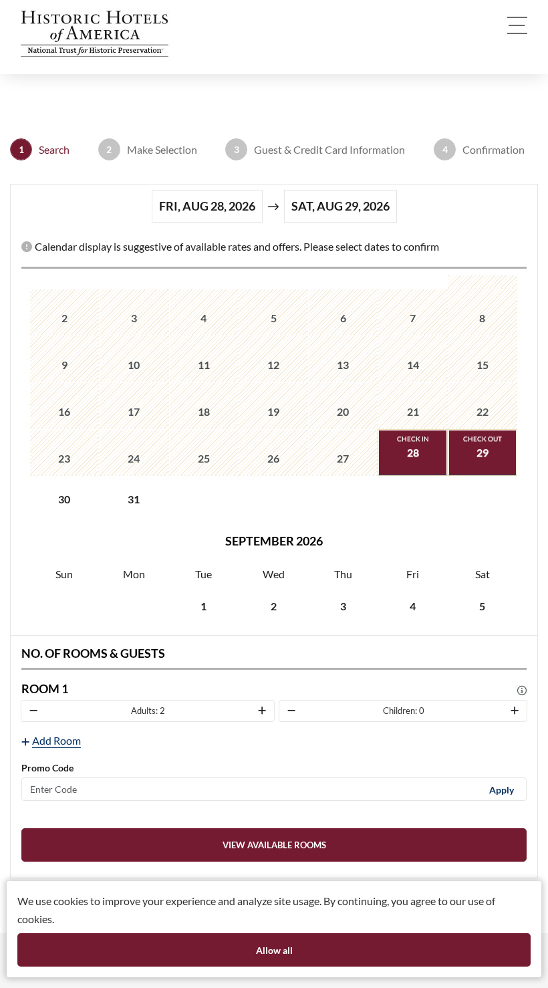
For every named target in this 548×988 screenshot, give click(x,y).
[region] (274, 452)
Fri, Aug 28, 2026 (207, 206)
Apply (501, 789)
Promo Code (47, 767)
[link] (274, 845)
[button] (97, 33)
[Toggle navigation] (517, 25)
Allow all (274, 950)
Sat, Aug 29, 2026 (340, 206)
